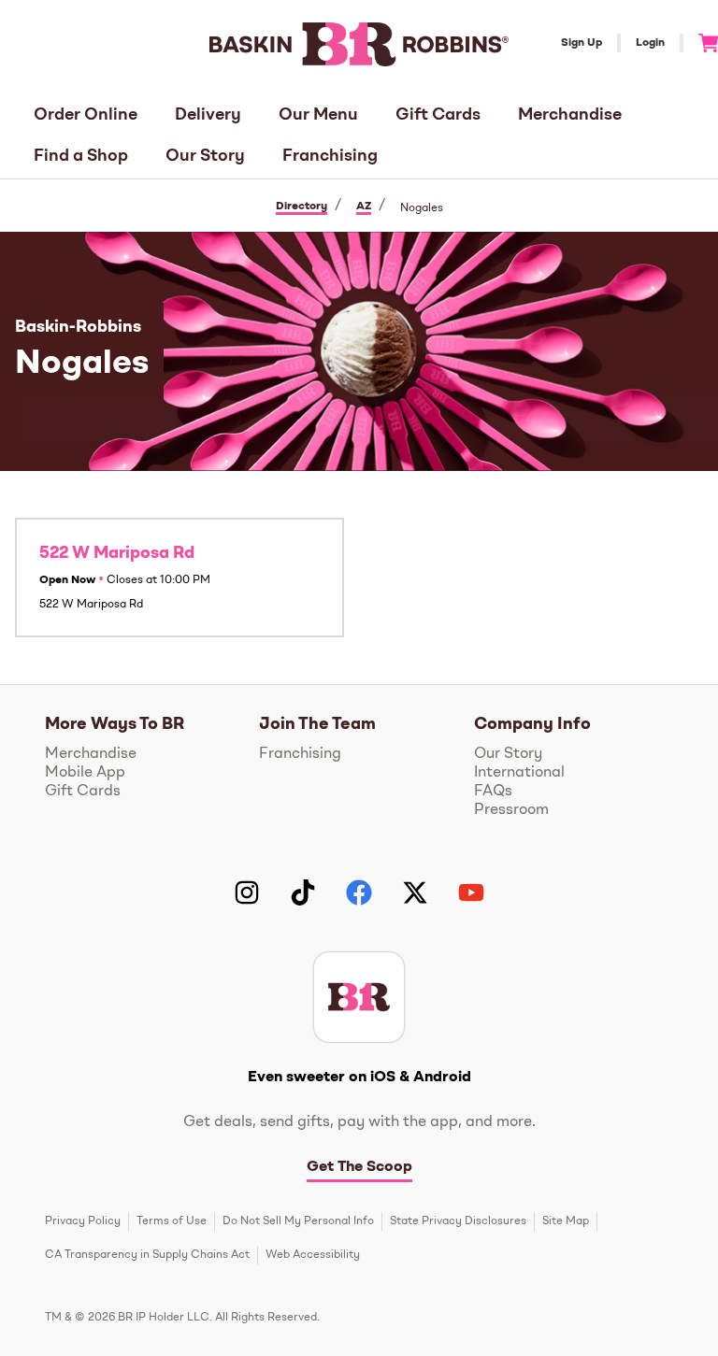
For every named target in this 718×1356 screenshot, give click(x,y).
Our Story (205, 156)
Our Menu (318, 115)
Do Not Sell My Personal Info (298, 1221)
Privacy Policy (83, 1221)
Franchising (330, 156)
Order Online (85, 115)
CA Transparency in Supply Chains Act (147, 1255)
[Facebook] (359, 892)
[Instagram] (247, 892)
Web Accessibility (313, 1255)
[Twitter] (415, 892)
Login (650, 43)
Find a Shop (81, 156)
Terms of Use (171, 1221)
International (519, 772)
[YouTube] (471, 892)
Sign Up (581, 43)
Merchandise (570, 115)
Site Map (565, 1221)
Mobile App (85, 772)
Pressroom (511, 810)
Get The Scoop (359, 1167)
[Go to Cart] (700, 43)
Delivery (208, 115)
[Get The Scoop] (359, 997)
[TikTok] (303, 892)
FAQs (493, 791)
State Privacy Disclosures (458, 1221)
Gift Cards (438, 115)
